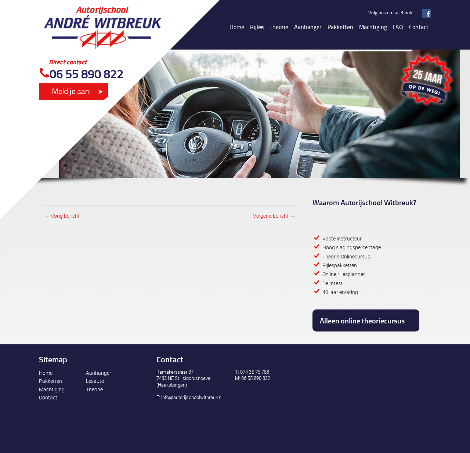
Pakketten (50, 380)
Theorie (94, 389)
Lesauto (95, 380)
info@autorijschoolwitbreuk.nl (192, 397)
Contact (48, 397)
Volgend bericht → (274, 215)
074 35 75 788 (254, 372)
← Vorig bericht (62, 215)
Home (46, 372)
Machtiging (52, 389)
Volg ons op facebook (390, 12)
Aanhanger (98, 372)
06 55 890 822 (86, 73)
